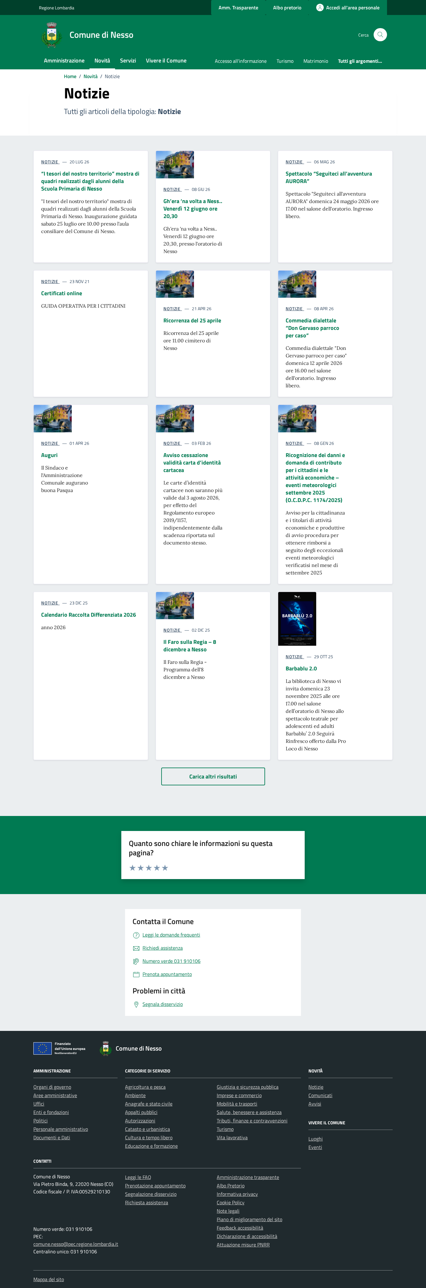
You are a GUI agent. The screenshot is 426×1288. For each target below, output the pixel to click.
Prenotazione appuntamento (155, 1185)
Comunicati (320, 1095)
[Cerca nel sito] (380, 35)
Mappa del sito (48, 1279)
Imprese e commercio (239, 1095)
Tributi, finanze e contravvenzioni (252, 1120)
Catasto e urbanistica (147, 1129)
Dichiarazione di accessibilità (247, 1236)
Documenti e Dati (51, 1137)
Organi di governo (52, 1087)
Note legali (228, 1211)
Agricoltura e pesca (145, 1087)
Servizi (128, 60)
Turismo (285, 61)
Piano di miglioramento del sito (249, 1219)
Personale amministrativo (60, 1129)
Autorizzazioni (140, 1120)
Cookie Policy (230, 1202)
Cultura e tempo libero (148, 1137)
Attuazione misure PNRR (243, 1244)
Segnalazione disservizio (151, 1194)
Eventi (315, 1147)
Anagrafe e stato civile (148, 1103)
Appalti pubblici (141, 1112)
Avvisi (314, 1103)
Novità (102, 60)
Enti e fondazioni (51, 1112)
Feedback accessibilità (240, 1227)
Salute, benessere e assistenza (249, 1112)
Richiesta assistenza (146, 1202)
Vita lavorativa (232, 1137)
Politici (40, 1120)
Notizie (315, 1087)
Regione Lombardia (56, 7)
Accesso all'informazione (241, 61)
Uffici (38, 1103)
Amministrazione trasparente (248, 1177)
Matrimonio (315, 61)
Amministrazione (64, 60)
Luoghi (315, 1138)
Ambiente (135, 1095)
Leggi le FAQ (138, 1177)
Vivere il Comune (166, 60)
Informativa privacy (237, 1194)
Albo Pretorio (230, 1185)
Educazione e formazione (151, 1146)
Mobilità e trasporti (237, 1103)
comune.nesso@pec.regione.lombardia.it (75, 1244)
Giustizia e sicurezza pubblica (247, 1087)
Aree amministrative (55, 1095)
